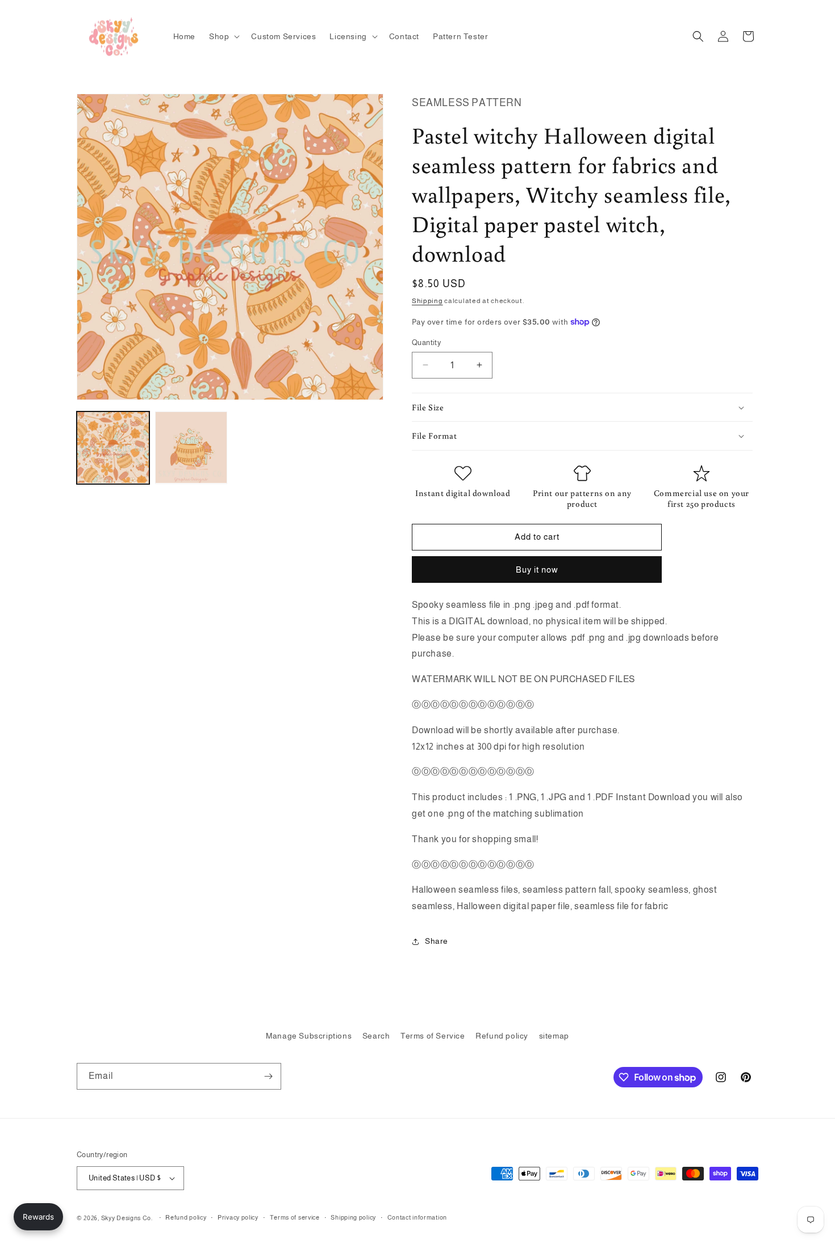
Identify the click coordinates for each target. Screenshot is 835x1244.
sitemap (554, 1035)
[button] (223, 36)
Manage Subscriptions (309, 1035)
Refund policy (501, 1035)
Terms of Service (432, 1035)
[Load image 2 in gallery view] (191, 447)
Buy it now (537, 569)
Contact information (417, 1217)
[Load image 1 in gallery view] (113, 447)
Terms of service (295, 1217)
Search (376, 1035)
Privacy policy (238, 1217)
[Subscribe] (268, 1076)
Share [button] (436, 940)
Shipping (427, 301)
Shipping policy (353, 1217)
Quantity (426, 342)
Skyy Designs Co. (127, 1217)
